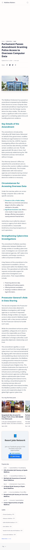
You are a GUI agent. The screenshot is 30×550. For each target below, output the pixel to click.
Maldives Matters (9, 2)
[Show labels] (7, 539)
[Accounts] (13, 500)
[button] (7, 65)
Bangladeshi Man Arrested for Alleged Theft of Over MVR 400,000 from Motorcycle (12, 417)
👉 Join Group (15, 456)
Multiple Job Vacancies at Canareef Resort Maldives (15, 479)
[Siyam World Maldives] (23, 484)
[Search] (27, 2)
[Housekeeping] (22, 468)
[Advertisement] (15, 22)
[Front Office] (23, 492)
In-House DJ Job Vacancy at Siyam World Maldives (14, 487)
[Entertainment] (14, 484)
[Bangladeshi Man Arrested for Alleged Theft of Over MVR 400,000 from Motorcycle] (13, 406)
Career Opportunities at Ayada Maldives (13, 503)
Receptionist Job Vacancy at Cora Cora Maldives (16, 495)
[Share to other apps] (15, 65)
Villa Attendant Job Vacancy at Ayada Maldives (15, 471)
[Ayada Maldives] (14, 468)
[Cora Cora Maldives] (15, 492)
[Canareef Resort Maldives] (17, 476)
